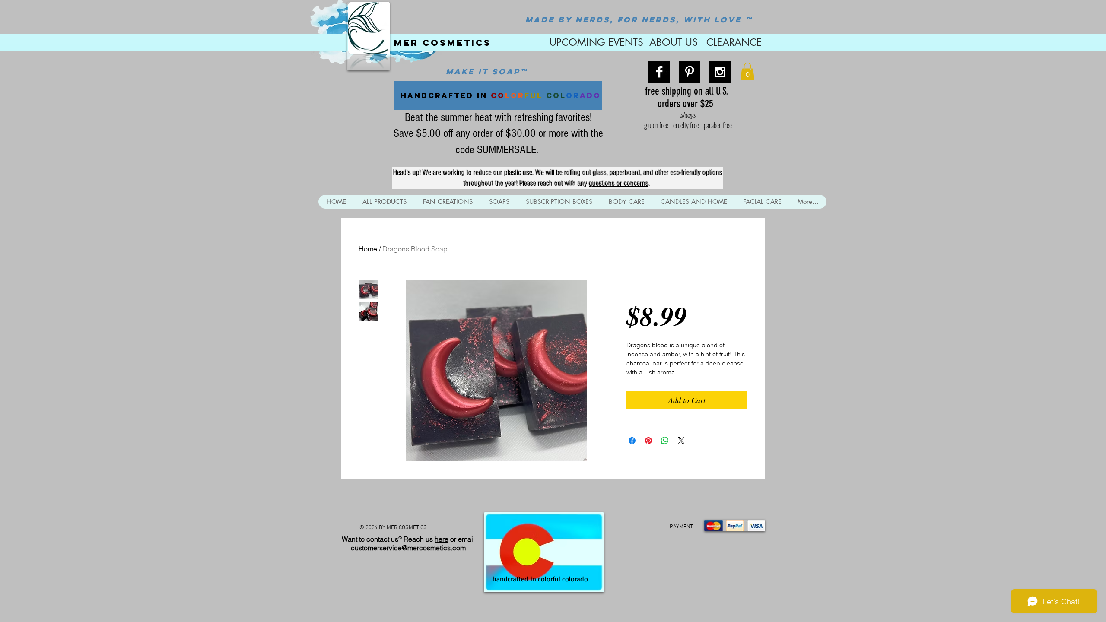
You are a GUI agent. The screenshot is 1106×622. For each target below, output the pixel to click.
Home (368, 248)
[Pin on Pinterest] (648, 440)
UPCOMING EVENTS (595, 42)
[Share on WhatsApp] (665, 440)
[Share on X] (681, 440)
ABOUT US (673, 42)
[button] (747, 71)
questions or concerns (618, 183)
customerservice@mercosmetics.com (408, 547)
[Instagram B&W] (720, 72)
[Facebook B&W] (659, 72)
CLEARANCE (734, 42)
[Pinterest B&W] (689, 72)
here (441, 539)
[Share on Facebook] (632, 440)
